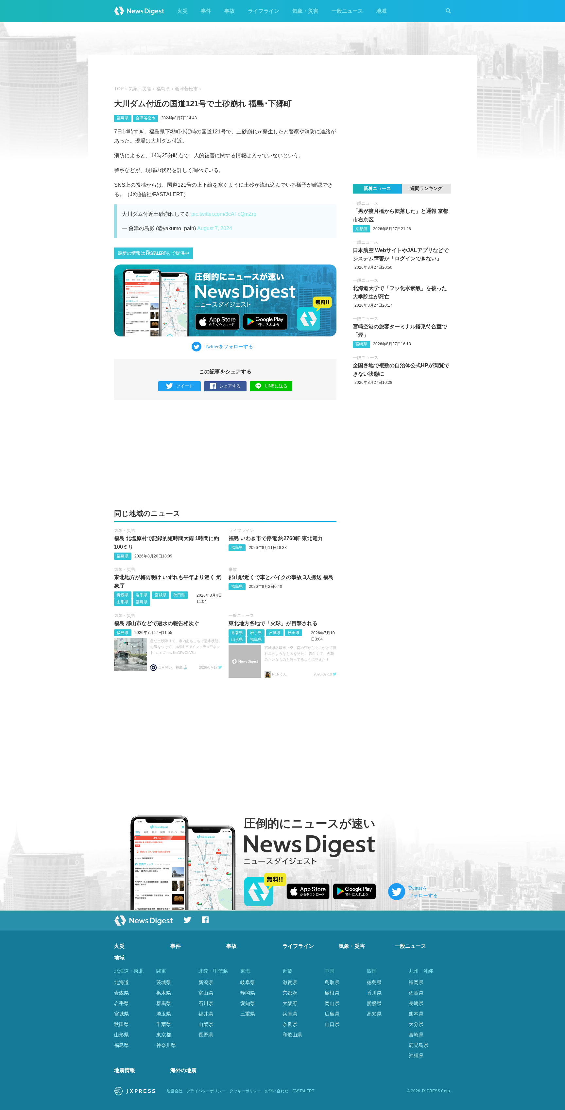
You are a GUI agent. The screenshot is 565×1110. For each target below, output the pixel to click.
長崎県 (416, 1003)
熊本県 (416, 1013)
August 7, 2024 (214, 228)
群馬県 (163, 1003)
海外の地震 (183, 1070)
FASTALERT (303, 1091)
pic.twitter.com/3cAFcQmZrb (223, 214)
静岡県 (247, 993)
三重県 (247, 1013)
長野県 (205, 1034)
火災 (182, 11)
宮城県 (160, 595)
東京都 (163, 1034)
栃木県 (163, 993)
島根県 (332, 993)
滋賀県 (289, 982)
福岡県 (416, 982)
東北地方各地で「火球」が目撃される (273, 623)
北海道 (121, 982)
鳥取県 (332, 982)
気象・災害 (305, 11)
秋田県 (179, 595)
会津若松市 (186, 88)
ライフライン (263, 11)
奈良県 (289, 1024)
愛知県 (247, 1003)
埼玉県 (163, 1013)
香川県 (374, 993)
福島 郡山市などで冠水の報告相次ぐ (156, 623)
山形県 (122, 602)
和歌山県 (292, 1034)
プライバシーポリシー (206, 1091)
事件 (206, 11)
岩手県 (141, 595)
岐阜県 (247, 982)
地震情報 (124, 1070)
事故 (229, 11)
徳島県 (374, 982)
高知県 (374, 1013)
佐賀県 (416, 993)
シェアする (230, 386)
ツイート (184, 386)
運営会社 (174, 1091)
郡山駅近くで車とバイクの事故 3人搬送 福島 (281, 577)
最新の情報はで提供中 (153, 253)
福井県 (205, 1013)
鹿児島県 (418, 1045)
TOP (119, 88)
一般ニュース (347, 11)
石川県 (205, 1003)
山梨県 (205, 1024)
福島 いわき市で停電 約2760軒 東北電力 (276, 538)
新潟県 (205, 982)
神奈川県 (166, 1045)
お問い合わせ (276, 1091)
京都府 (361, 229)
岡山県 (332, 1003)
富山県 (205, 993)
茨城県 (163, 982)
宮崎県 (361, 344)
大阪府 (289, 1003)
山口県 (332, 1024)
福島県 (163, 88)
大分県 (416, 1024)
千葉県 (163, 1024)
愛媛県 (374, 1003)
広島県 (332, 1013)
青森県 (122, 595)
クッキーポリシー (245, 1091)
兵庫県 (289, 1013)
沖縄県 (416, 1055)
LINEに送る (276, 386)
